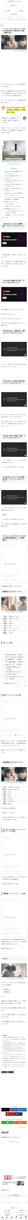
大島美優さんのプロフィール (11, 208)
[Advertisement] (14, 67)
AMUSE (11, 633)
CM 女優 (11, 1072)
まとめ (6, 217)
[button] (18, 1114)
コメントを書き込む (14, 1195)
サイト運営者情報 (20, 1215)
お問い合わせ (7, 1212)
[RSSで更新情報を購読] (20, 1122)
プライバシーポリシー (20, 1212)
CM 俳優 (5, 1072)
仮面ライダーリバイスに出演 (13, 206)
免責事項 (7, 1215)
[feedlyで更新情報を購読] (7, 1122)
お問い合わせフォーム (18, 1064)
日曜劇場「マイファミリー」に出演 (14, 215)
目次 (12, 168)
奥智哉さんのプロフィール (11, 201)
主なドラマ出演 (9, 204)
